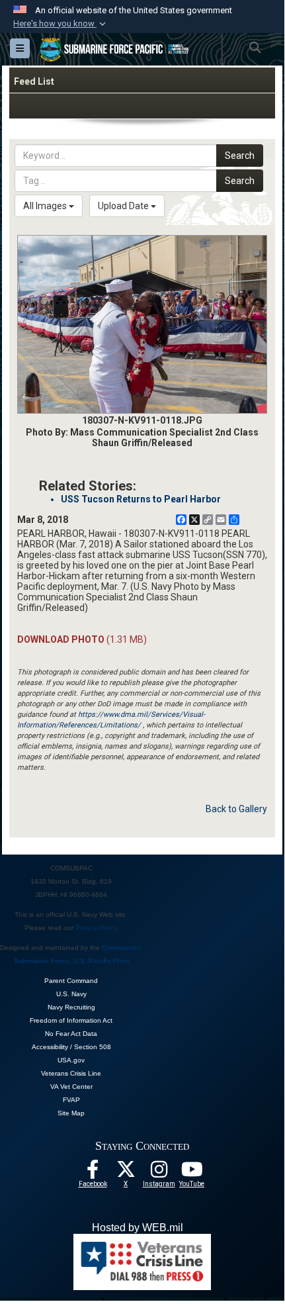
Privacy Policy (95, 927)
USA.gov (71, 1060)
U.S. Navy (71, 994)
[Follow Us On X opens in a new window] (125, 1173)
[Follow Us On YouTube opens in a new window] (191, 1173)
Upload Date (124, 206)
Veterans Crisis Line (71, 1073)
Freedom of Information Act (71, 1020)
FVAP (71, 1099)
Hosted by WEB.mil (137, 1227)
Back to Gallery (236, 809)
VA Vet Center (71, 1086)
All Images (46, 206)
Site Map (71, 1113)
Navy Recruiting (71, 1007)
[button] (60, 23)
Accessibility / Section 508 (71, 1046)
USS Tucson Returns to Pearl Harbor (141, 499)
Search (240, 155)
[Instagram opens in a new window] (158, 1173)
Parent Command (71, 980)
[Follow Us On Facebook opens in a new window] (92, 1173)
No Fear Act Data (71, 1033)
